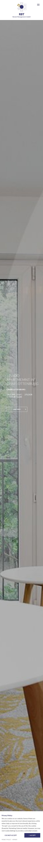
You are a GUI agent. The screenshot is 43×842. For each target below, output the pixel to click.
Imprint (14, 839)
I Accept (32, 835)
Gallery (17, 409)
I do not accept (11, 835)
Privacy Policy (6, 839)
